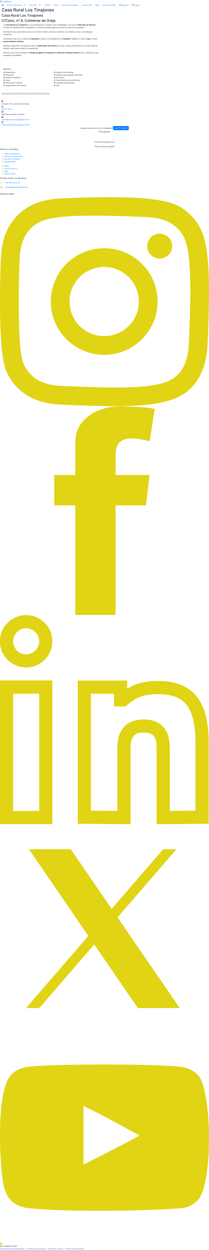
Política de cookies (55, 1249)
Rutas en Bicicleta (14, 5)
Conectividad (9, 174)
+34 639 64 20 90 (12, 183)
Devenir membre (109, 5)
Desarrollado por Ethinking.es (12, 1249)
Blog (97, 5)
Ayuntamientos (10, 161)
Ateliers (48, 5)
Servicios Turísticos (12, 159)
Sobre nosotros (10, 168)
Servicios (33, 5)
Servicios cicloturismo (13, 156)
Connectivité (87, 5)
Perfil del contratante (75, 1249)
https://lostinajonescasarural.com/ (16, 125)
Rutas (6, 166)
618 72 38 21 (7, 109)
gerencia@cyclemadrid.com (16, 187)
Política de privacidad (36, 1249)
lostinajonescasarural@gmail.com (15, 119)
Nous (56, 5)
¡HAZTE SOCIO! (121, 128)
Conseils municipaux (70, 5)
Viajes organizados (12, 154)
